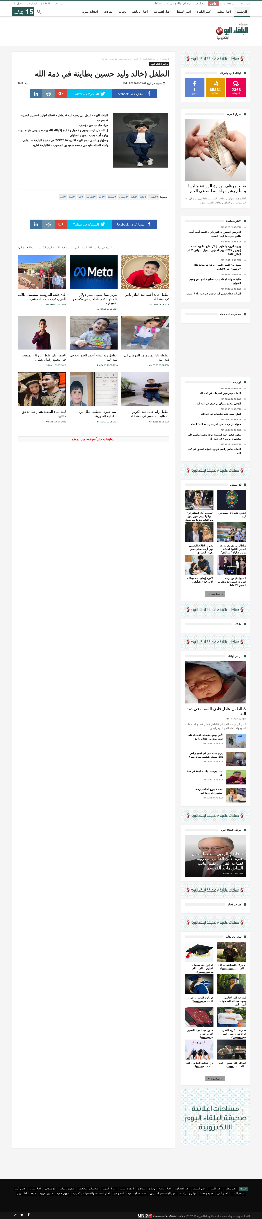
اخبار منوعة (35, 1189)
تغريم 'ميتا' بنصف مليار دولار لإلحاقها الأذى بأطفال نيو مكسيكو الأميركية (95, 299)
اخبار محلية (230, 1189)
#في (80, 196)
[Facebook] (29, 1215)
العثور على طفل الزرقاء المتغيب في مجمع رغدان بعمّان (44, 357)
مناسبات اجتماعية (137, 1193)
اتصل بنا (18, 3)
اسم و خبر (119, 1193)
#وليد (134, 196)
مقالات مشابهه (25, 247)
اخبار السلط (199, 1189)
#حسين (123, 196)
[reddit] (48, 93)
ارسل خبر (31, 3)
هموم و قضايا (206, 1193)
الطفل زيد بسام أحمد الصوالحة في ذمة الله (94, 357)
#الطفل (153, 196)
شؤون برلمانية (66, 1189)
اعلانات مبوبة (127, 1189)
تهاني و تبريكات (188, 1193)
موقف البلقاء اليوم (26, 1193)
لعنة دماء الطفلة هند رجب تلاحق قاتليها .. (44, 414)
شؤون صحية (63, 1193)
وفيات (152, 1189)
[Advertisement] (215, 350)
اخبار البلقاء (215, 1189)
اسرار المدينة (109, 1189)
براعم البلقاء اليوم (150, 59)
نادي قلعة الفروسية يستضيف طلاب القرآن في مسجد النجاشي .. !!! (42, 297)
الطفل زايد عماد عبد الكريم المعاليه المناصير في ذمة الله (149, 414)
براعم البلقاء (238, 1193)
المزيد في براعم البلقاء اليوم (97, 247)
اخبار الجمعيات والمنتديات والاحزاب (91, 1193)
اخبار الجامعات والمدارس (163, 1193)
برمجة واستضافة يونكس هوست (168, 1216)
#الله (63, 196)
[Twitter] (22, 1215)
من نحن (58, 3)
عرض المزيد (217, 594)
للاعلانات (45, 3)
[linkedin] (36, 93)
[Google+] (15, 1215)
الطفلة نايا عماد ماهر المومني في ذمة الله (146, 357)
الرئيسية (165, 59)
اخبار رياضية (165, 1189)
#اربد (102, 196)
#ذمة (72, 196)
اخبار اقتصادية (182, 1189)
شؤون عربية (46, 1193)
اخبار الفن (222, 1193)
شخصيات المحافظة (88, 1189)
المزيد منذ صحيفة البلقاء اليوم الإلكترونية (57, 247)
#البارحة (91, 196)
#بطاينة (112, 196)
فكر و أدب (20, 1189)
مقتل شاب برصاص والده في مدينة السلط (180, 3)
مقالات (141, 1189)
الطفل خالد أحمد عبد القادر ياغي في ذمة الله (147, 297)
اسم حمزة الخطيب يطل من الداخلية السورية (98, 414)
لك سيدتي (50, 1189)
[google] (61, 93)
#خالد (143, 196)
